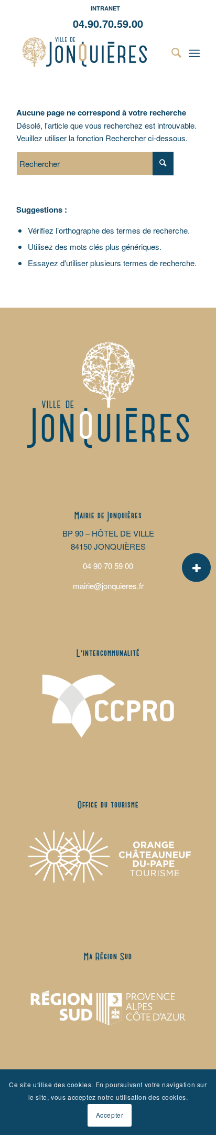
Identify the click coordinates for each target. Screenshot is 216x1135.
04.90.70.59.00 (108, 23)
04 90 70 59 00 (108, 565)
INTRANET (105, 8)
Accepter (110, 1114)
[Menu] (194, 52)
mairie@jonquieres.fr (108, 585)
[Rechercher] (171, 52)
